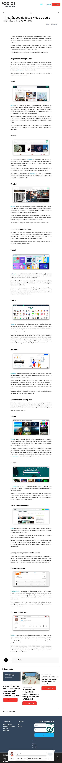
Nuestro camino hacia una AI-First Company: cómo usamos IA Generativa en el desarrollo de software (11, 691)
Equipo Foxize (17, 660)
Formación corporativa (9, 726)
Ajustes (54, 758)
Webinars (20, 726)
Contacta (56, 4)
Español (49, 4)
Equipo (33, 744)
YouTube (13, 635)
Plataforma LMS (7, 724)
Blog (19, 724)
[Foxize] (8, 4)
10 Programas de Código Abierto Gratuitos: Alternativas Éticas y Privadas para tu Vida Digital (30, 694)
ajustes (6, 761)
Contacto (34, 746)
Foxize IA (5, 728)
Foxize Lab (34, 748)
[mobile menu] (41, 4)
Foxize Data (6, 730)
